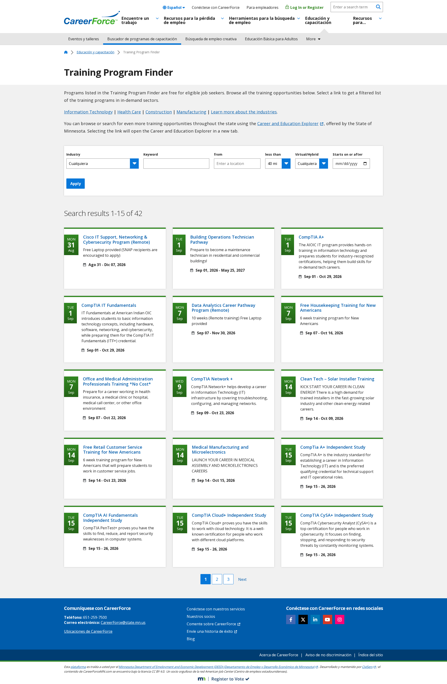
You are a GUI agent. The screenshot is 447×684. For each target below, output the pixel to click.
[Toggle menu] (157, 18)
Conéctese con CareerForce (216, 7)
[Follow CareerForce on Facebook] (290, 619)
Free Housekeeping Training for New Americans (338, 307)
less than (273, 154)
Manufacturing (191, 112)
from (218, 154)
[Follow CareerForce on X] (303, 619)
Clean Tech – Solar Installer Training (337, 379)
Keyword (150, 154)
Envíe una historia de (210, 631)
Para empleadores (262, 7)
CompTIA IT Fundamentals (108, 305)
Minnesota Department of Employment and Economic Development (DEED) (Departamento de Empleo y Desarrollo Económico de (217, 667)
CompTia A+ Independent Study (333, 447)
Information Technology (88, 112)
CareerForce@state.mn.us (123, 622)
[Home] (92, 17)
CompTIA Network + (212, 379)
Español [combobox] (174, 7)
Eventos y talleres (83, 38)
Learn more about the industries (244, 112)
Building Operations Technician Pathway (222, 239)
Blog (191, 638)
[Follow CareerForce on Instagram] (339, 619)
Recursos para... (362, 20)
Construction (159, 112)
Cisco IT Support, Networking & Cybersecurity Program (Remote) (116, 239)
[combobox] (237, 163)
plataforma (78, 667)
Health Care (129, 112)
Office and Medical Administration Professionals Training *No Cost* (118, 381)
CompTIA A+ (311, 237)
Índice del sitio (370, 654)
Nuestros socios (201, 616)
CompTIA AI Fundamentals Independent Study (110, 517)
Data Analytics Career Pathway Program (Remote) (223, 307)
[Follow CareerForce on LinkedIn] (315, 619)
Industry (73, 154)
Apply (75, 183)
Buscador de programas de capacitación (142, 38)
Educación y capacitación (318, 20)
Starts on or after (347, 154)
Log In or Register (306, 7)
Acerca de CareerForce (278, 654)
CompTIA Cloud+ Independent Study (229, 515)
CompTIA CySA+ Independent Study (336, 515)
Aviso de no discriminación (328, 654)
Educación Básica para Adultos (271, 38)
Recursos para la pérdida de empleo (189, 20)
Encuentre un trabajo (135, 20)
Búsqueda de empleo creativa (211, 38)
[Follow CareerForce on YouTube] (327, 619)
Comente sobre (211, 623)
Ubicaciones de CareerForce (88, 631)
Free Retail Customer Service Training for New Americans (112, 449)
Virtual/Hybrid (306, 154)
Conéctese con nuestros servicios (216, 609)
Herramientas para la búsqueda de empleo (262, 20)
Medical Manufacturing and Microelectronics (220, 449)
